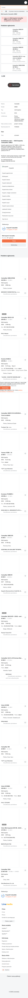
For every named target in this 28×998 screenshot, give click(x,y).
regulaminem (10, 391)
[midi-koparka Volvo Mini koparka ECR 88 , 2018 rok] (14, 817)
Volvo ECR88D (5, 786)
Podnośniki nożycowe (7, 215)
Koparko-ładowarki (7, 183)
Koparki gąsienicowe (7, 173)
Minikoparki (5, 176)
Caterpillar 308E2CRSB (19, 65)
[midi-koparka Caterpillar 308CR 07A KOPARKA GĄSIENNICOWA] (14, 402)
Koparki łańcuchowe (7, 189)
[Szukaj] (25, 7)
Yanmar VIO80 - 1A (6, 452)
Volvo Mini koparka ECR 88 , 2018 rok (12, 828)
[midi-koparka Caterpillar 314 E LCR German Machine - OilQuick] (14, 647)
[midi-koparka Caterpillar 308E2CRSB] (14, 267)
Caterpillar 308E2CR (18, 29)
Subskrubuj (5, 387)
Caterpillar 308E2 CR (18, 38)
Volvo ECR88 (5, 705)
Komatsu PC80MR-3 (7, 494)
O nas (3, 912)
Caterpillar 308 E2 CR (7, 317)
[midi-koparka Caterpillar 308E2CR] (14, 525)
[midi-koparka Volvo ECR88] (14, 694)
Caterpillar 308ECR (6, 575)
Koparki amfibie (6, 196)
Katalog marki (5, 952)
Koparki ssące (5, 202)
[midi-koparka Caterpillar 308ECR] (14, 564)
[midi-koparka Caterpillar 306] (14, 736)
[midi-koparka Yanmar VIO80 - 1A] (14, 442)
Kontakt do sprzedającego (8, 917)
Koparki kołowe (6, 179)
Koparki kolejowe (6, 199)
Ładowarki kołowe (6, 209)
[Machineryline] (6, 11)
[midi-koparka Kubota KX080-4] (14, 348)
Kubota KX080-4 (6, 359)
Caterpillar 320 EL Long (19, 56)
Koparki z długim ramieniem (9, 192)
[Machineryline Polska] (10, 2)
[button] (25, 2)
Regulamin (4, 941)
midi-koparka (17, 110)
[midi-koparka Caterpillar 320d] (14, 859)
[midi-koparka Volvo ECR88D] (14, 775)
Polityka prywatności (7, 943)
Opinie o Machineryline (7, 949)
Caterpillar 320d (5, 869)
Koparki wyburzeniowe (8, 206)
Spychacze (5, 219)
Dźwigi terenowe (6, 212)
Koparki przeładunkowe (8, 186)
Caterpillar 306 (5, 747)
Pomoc (3, 914)
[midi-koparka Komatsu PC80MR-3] (14, 483)
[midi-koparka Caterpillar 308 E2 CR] (14, 307)
